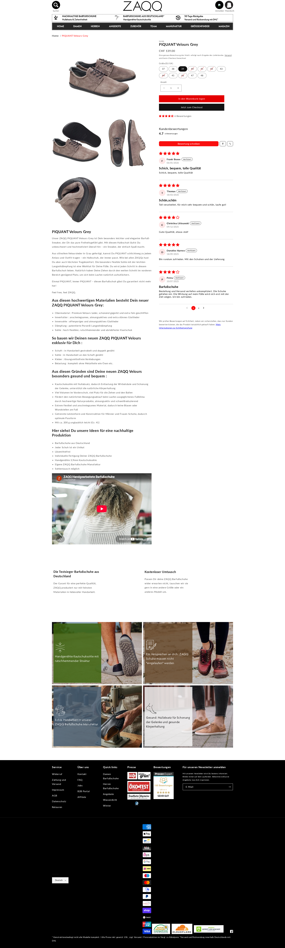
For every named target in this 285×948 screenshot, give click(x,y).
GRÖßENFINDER (200, 26)
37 (163, 69)
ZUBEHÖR (135, 26)
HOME (60, 26)
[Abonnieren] (229, 786)
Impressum (58, 789)
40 (192, 69)
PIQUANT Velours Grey (75, 35)
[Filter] (223, 143)
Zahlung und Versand (59, 781)
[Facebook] (231, 932)
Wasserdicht (110, 799)
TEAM (153, 26)
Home (55, 35)
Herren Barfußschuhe (111, 786)
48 (202, 75)
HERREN (95, 26)
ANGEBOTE (115, 26)
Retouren (57, 807)
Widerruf (57, 774)
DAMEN (77, 26)
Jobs (80, 785)
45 (173, 75)
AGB (54, 795)
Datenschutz (59, 801)
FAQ (80, 779)
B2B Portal (83, 791)
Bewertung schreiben (189, 143)
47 (192, 75)
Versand (228, 55)
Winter (107, 805)
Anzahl (163, 82)
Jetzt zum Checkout (192, 107)
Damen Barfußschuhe (111, 776)
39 (182, 69)
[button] (56, 5)
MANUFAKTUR (174, 26)
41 (202, 69)
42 (211, 69)
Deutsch (59, 880)
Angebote (108, 794)
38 (173, 69)
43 (221, 69)
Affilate (81, 797)
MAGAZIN (224, 26)
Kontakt (81, 774)
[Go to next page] (204, 308)
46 (182, 75)
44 (163, 75)
